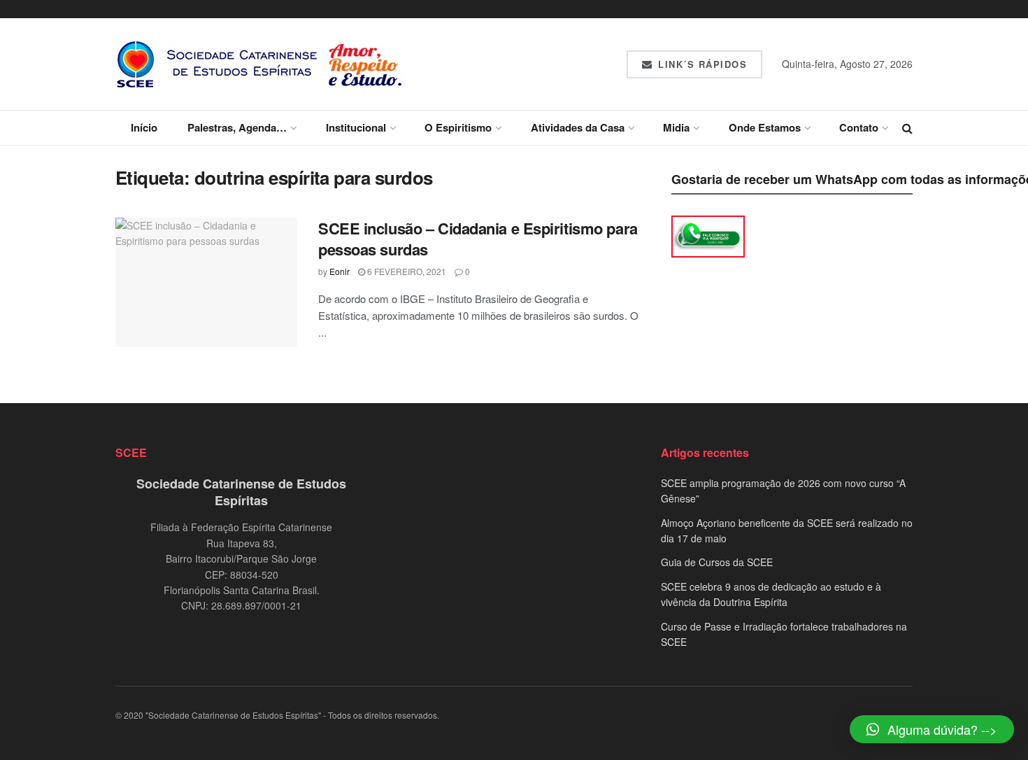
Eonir (339, 271)
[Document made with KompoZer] (708, 235)
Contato (858, 127)
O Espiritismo (458, 127)
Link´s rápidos (701, 64)
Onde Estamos (765, 127)
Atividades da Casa (577, 127)
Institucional (356, 127)
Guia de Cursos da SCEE (717, 562)
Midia (676, 127)
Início (144, 127)
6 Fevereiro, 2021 (405, 271)
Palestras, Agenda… (237, 127)
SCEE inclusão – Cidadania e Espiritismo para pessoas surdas (478, 239)
